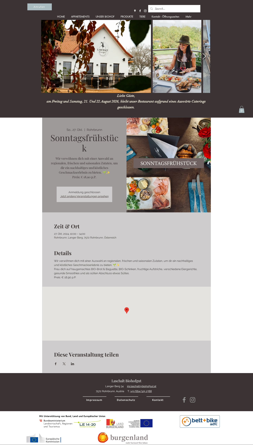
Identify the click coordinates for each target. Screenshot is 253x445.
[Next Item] (204, 56)
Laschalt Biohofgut (126, 380)
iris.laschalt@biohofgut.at (141, 386)
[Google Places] (135, 11)
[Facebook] (140, 11)
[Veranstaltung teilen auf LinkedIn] (72, 363)
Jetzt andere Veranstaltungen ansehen (84, 196)
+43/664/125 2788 (141, 391)
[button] (242, 109)
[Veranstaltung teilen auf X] (64, 363)
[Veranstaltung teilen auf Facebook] (55, 363)
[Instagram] (145, 11)
